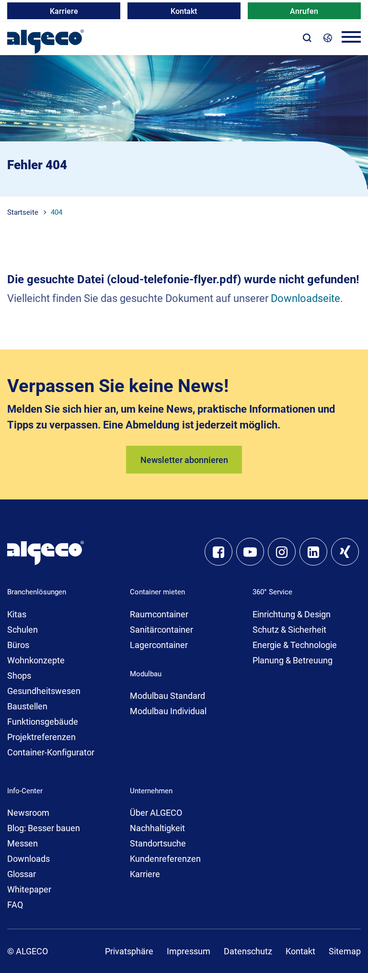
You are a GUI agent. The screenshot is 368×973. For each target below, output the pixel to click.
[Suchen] (307, 37)
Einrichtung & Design (292, 614)
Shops (19, 676)
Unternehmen (151, 791)
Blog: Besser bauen (43, 828)
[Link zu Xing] (345, 552)
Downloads (28, 859)
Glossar (21, 874)
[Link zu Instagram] (282, 552)
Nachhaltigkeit (157, 828)
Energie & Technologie (295, 645)
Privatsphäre (129, 951)
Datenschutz (248, 951)
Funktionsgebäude (42, 722)
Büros (18, 645)
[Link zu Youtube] (250, 552)
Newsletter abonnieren (184, 460)
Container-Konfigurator (50, 752)
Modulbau (145, 674)
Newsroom (28, 813)
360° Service (272, 592)
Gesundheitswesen (43, 691)
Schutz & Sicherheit (289, 630)
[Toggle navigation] (351, 38)
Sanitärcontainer (161, 630)
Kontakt (184, 11)
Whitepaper (29, 889)
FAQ (15, 905)
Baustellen (27, 706)
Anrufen (304, 11)
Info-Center (25, 791)
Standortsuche (158, 843)
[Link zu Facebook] (218, 552)
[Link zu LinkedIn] (313, 552)
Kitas (16, 614)
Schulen (22, 630)
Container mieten (157, 592)
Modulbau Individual (168, 711)
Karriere (64, 11)
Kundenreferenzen (165, 859)
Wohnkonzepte (36, 660)
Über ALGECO (156, 813)
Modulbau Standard (167, 696)
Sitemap (345, 951)
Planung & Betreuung (293, 660)
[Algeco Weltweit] (327, 37)
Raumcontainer (159, 614)
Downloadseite (305, 298)
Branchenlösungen (36, 592)
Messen (22, 843)
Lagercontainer (159, 645)
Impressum (188, 951)
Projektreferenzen (41, 737)
